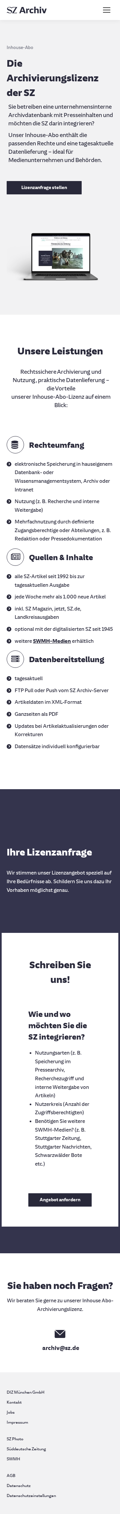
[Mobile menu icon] (106, 10)
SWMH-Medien (52, 641)
